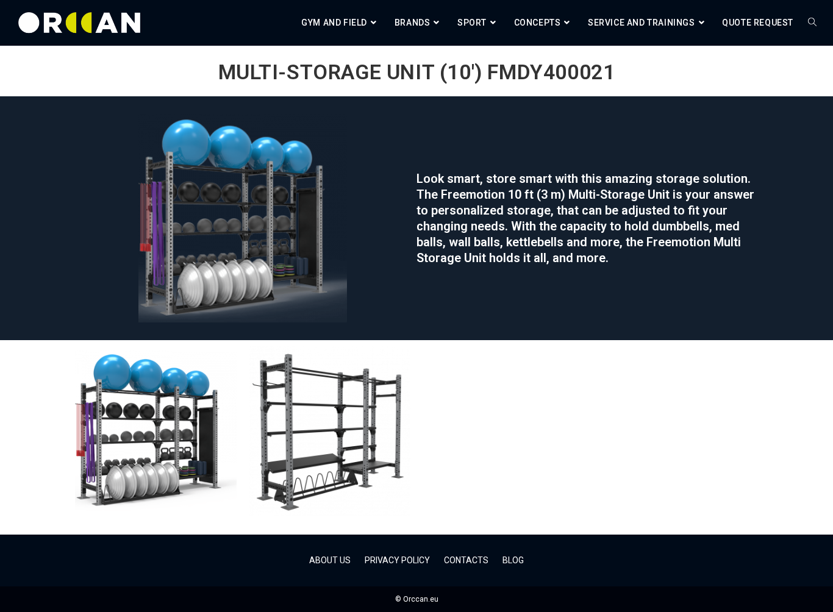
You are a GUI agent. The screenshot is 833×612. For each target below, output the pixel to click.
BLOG (513, 560)
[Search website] (812, 23)
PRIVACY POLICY (397, 560)
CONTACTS (466, 560)
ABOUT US (330, 560)
